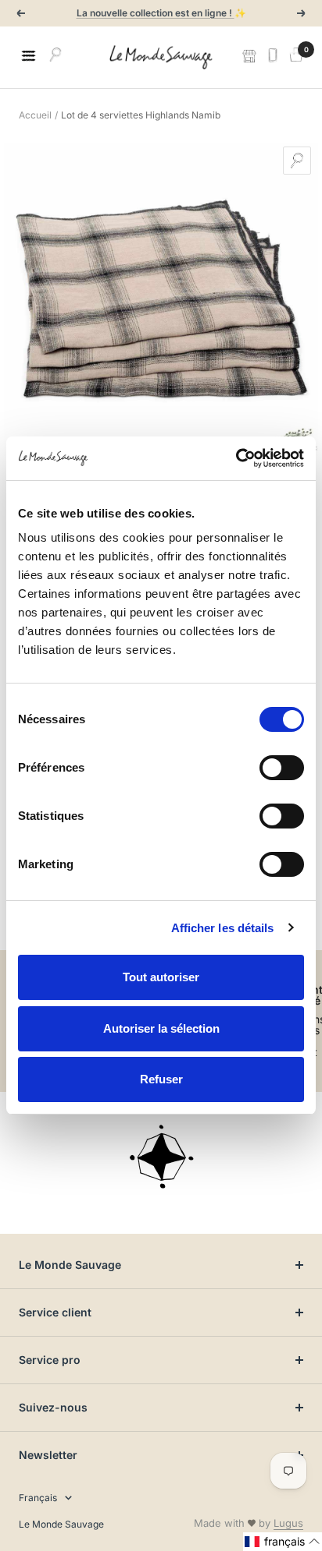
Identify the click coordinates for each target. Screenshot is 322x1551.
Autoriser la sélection (161, 1028)
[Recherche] (55, 57)
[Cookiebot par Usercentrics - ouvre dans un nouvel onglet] (235, 458)
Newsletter (48, 1454)
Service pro (49, 1359)
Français (38, 1497)
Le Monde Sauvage (70, 1264)
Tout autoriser (161, 977)
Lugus (288, 1523)
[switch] (281, 767)
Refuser (161, 1079)
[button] (282, 1541)
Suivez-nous (53, 1407)
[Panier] (296, 57)
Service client (55, 1312)
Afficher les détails (222, 927)
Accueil (35, 115)
